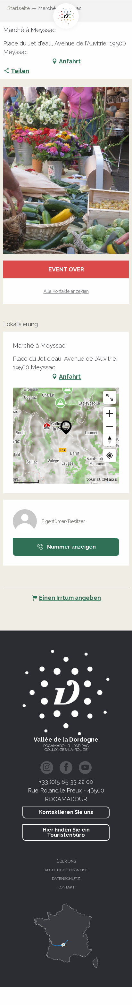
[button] (66, 170)
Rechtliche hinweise (66, 870)
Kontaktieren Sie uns (66, 812)
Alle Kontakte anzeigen (66, 291)
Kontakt (66, 887)
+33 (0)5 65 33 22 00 (66, 781)
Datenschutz (66, 878)
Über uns (66, 861)
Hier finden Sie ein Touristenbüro (66, 832)
